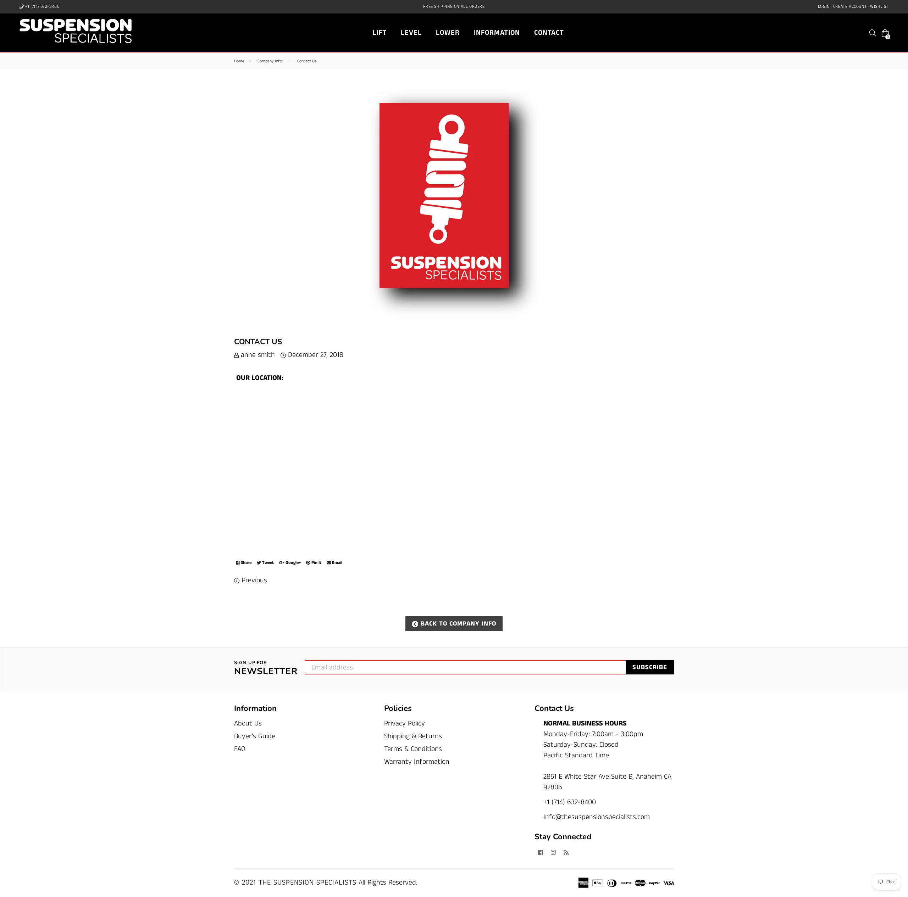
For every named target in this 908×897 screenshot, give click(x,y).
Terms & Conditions (413, 749)
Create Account (850, 7)
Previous (254, 580)
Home (239, 61)
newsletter (266, 668)
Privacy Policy (404, 723)
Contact (549, 33)
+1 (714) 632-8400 (42, 7)
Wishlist (879, 7)
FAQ (239, 749)
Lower (448, 33)
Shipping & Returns (413, 736)
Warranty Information (416, 762)
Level (411, 33)
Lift (379, 33)
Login (824, 7)
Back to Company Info (457, 623)
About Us (248, 723)
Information (497, 33)
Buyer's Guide (254, 736)
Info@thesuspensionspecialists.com (596, 817)
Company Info (270, 61)
